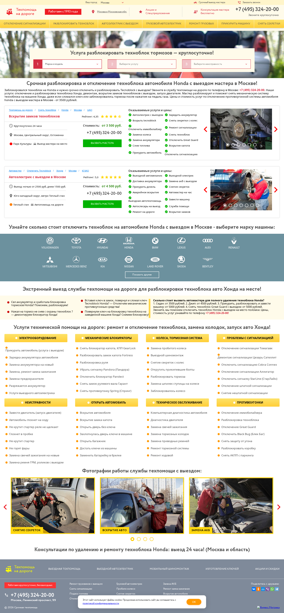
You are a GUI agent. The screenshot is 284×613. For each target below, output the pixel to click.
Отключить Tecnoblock (39, 171)
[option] (241, 129)
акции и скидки (267, 569)
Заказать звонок (251, 2)
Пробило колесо (125, 589)
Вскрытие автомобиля (175, 594)
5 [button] (249, 144)
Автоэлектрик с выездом (120, 24)
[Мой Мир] (263, 589)
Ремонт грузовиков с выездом (86, 584)
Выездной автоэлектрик (115, 569)
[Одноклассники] (258, 589)
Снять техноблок (47, 110)
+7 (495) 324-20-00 (257, 10)
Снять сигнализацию (81, 589)
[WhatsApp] (272, 589)
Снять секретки (269, 24)
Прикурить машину (235, 24)
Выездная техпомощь (64, 569)
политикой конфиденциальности (101, 603)
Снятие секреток (125, 594)
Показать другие (142, 275)
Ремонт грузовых (201, 24)
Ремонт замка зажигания (176, 589)
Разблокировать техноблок (73, 24)
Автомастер (15, 171)
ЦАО (89, 110)
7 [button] (257, 205)
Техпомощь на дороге (26, 12)
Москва (78, 110)
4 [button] (244, 144)
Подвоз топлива (79, 594)
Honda (64, 110)
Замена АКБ (169, 584)
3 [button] (238, 144)
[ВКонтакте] (254, 589)
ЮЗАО (85, 171)
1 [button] (227, 144)
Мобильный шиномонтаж (169, 569)
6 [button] (255, 144)
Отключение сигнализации (25, 24)
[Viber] (268, 589)
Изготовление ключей (222, 569)
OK (194, 602)
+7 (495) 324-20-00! (217, 313)
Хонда (59, 171)
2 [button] (233, 144)
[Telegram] (277, 589)
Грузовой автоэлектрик (163, 24)
